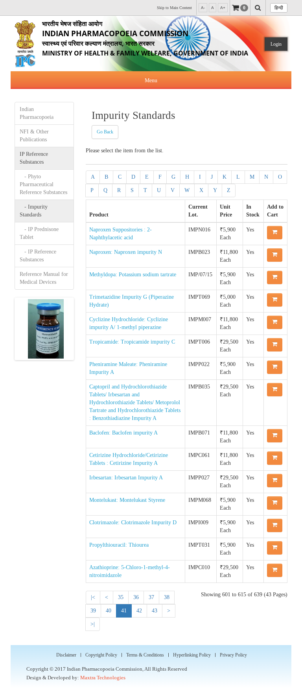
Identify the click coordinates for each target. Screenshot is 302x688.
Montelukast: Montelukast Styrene (127, 500)
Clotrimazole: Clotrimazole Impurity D (133, 522)
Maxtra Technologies (102, 678)
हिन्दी (278, 8)
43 (154, 611)
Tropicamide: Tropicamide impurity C (132, 342)
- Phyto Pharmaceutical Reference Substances (43, 184)
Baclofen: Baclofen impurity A (123, 433)
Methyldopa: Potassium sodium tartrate (132, 274)
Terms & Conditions (145, 655)
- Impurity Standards (34, 211)
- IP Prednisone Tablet (39, 233)
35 (120, 597)
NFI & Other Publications (34, 135)
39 (93, 611)
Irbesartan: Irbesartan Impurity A (126, 478)
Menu (151, 80)
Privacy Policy (233, 655)
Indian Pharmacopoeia (36, 113)
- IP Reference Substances (38, 256)
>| (92, 624)
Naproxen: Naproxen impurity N (125, 252)
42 (139, 611)
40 (108, 611)
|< (93, 597)
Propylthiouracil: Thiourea (119, 545)
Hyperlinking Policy (192, 655)
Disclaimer (66, 655)
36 (136, 597)
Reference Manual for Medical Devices (44, 278)
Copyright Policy (101, 655)
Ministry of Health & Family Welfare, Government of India (145, 38)
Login (276, 44)
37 (151, 597)
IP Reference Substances (34, 158)
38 (166, 597)
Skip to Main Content (174, 8)
